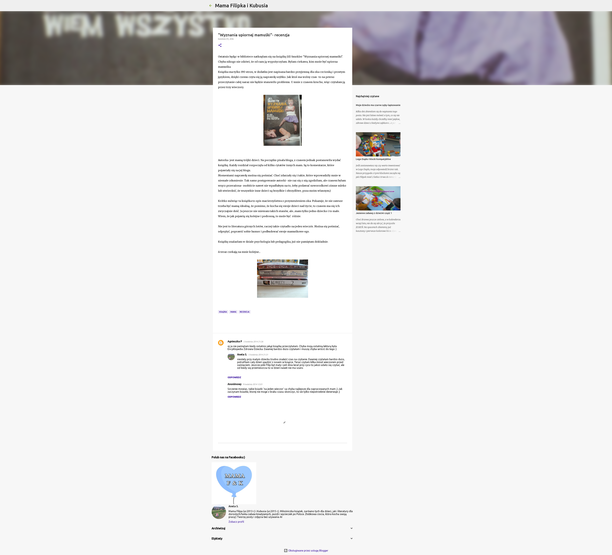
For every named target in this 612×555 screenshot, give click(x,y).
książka (223, 312)
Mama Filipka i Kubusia (241, 5)
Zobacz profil (236, 521)
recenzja (244, 312)
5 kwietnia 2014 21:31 (258, 354)
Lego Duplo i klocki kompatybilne (373, 159)
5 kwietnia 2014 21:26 (253, 341)
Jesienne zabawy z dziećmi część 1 (374, 213)
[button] (220, 45)
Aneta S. (242, 354)
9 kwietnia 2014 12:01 (252, 384)
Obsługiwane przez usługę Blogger (308, 550)
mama (233, 312)
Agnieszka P (235, 341)
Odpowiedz (234, 377)
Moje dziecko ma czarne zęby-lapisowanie (378, 105)
